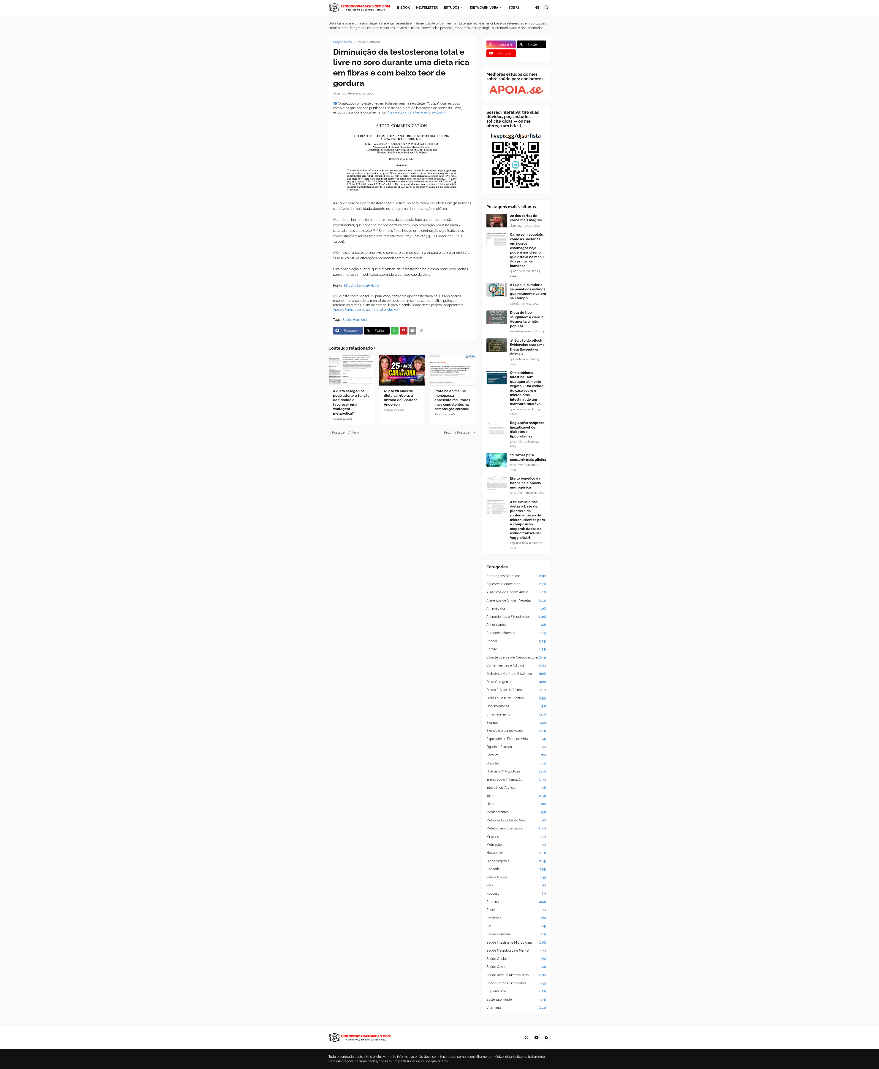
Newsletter (516, 853)
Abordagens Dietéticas (516, 576)
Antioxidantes (516, 624)
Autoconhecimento (516, 633)
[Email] (412, 331)
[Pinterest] (403, 331)
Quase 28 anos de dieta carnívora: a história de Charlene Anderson (401, 398)
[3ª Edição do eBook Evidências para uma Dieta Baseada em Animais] (496, 345)
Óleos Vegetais (516, 861)
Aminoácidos (516, 608)
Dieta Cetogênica (516, 682)
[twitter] (526, 1038)
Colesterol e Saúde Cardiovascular (516, 657)
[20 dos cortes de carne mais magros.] (496, 220)
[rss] (547, 1038)
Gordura (516, 755)
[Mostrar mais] (421, 331)
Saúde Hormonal (369, 42)
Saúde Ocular (516, 959)
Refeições (516, 918)
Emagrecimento (516, 714)
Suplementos (516, 991)
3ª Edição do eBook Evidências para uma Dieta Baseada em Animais (527, 347)
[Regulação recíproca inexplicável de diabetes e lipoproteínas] (496, 428)
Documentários (516, 706)
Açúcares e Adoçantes (516, 584)
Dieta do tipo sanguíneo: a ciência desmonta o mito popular (527, 319)
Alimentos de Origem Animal (516, 592)
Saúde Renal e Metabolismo (516, 975)
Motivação (516, 844)
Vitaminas (516, 1007)
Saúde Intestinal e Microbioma (516, 942)
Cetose (516, 649)
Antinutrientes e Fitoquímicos (516, 616)
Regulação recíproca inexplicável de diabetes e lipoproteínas (527, 429)
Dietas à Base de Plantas (516, 698)
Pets (516, 885)
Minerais (516, 836)
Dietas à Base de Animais (516, 690)
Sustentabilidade (516, 999)
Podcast (516, 893)
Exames (516, 722)
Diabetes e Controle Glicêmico (516, 673)
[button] (537, 8)
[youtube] (536, 1038)
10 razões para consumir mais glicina (528, 457)
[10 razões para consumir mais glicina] (496, 460)
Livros (516, 804)
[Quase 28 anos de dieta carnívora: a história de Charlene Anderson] (402, 370)
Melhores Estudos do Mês (516, 820)
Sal (516, 926)
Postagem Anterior (346, 432)
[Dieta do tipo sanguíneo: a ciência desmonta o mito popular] (496, 317)
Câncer (516, 641)
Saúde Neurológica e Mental (516, 950)
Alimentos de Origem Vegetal (516, 600)
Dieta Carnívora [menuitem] (484, 7)
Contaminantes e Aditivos (516, 665)
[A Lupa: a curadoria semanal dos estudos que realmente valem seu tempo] (496, 290)
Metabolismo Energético (516, 828)
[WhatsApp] (395, 331)
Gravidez (516, 763)
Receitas (516, 910)
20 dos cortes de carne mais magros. (526, 218)
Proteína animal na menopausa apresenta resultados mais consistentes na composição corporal (452, 400)
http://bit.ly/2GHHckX (361, 285)
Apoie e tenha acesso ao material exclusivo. (365, 309)
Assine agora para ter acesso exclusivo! (416, 112)
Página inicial (343, 42)
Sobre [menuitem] (514, 7)
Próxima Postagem (458, 432)
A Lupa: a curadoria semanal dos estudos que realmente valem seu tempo (528, 291)
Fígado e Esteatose (516, 747)
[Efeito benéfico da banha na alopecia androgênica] (496, 483)
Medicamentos (516, 812)
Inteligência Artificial (516, 787)
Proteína (516, 902)
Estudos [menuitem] (451, 7)
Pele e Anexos (516, 877)
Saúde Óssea (516, 967)
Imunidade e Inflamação (516, 779)
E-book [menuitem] (403, 7)
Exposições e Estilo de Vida (516, 739)
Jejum (516, 796)
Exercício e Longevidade (516, 730)
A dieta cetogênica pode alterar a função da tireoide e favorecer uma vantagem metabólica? (351, 402)
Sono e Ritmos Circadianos (516, 983)
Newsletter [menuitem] (427, 7)
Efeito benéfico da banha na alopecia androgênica (525, 482)
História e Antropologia (516, 771)
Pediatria (516, 869)
